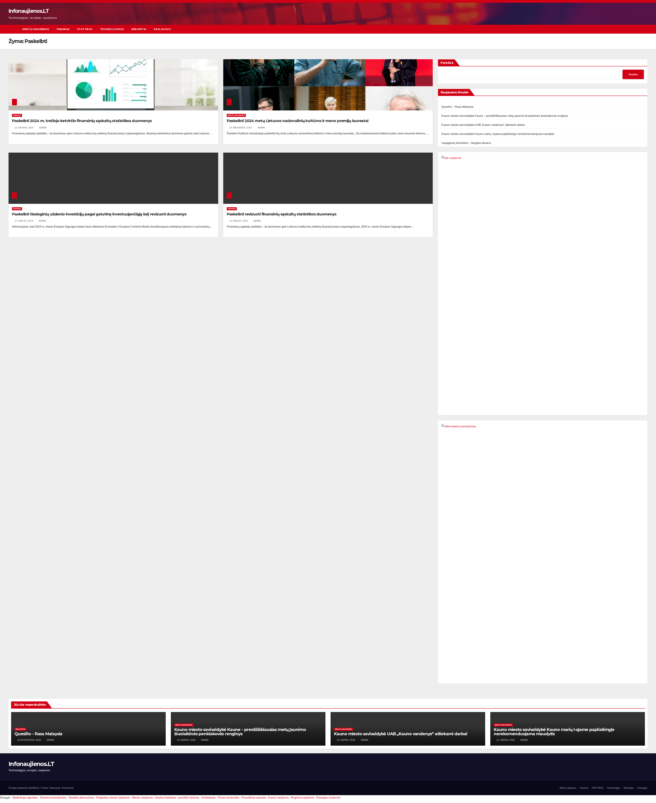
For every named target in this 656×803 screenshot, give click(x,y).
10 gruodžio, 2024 (241, 127)
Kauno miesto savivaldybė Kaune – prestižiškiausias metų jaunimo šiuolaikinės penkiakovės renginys (504, 115)
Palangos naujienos (328, 797)
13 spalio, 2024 (239, 221)
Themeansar (67, 788)
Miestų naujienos (35, 29)
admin (43, 127)
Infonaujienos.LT (29, 11)
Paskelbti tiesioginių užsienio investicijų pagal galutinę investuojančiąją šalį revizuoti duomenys (99, 214)
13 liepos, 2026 (186, 740)
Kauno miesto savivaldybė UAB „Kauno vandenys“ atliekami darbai (483, 124)
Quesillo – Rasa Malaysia (457, 106)
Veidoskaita (208, 797)
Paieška (447, 63)
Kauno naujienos (278, 797)
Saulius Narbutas (165, 797)
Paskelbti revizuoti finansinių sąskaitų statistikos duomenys (281, 214)
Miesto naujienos (142, 797)
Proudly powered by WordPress (24, 788)
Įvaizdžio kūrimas (188, 797)
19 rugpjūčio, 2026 (29, 740)
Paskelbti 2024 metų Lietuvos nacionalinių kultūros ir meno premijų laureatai (297, 120)
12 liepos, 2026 (346, 740)
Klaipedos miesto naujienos (113, 797)
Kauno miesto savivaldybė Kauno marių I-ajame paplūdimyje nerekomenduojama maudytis (497, 133)
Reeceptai (138, 29)
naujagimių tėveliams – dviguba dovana (466, 143)
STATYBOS (85, 29)
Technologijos (112, 29)
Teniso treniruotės (228, 797)
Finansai (63, 29)
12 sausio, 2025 (24, 127)
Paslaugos (162, 29)
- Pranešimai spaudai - (254, 797)
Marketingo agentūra (25, 797)
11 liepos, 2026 (506, 740)
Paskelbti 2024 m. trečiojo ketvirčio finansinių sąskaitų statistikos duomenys (82, 120)
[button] (645, 29)
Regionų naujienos (302, 797)
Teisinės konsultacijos (53, 797)
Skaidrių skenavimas (81, 797)
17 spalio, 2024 (24, 221)
